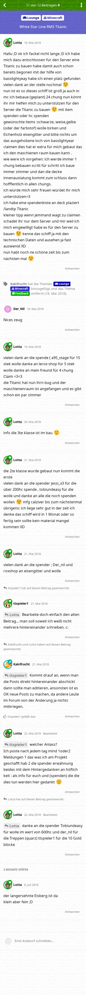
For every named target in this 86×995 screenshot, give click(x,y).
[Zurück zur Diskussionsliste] (4, 5)
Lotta (14, 614)
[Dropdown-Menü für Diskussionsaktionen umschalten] (81, 5)
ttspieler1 (18, 675)
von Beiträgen (41, 5)
